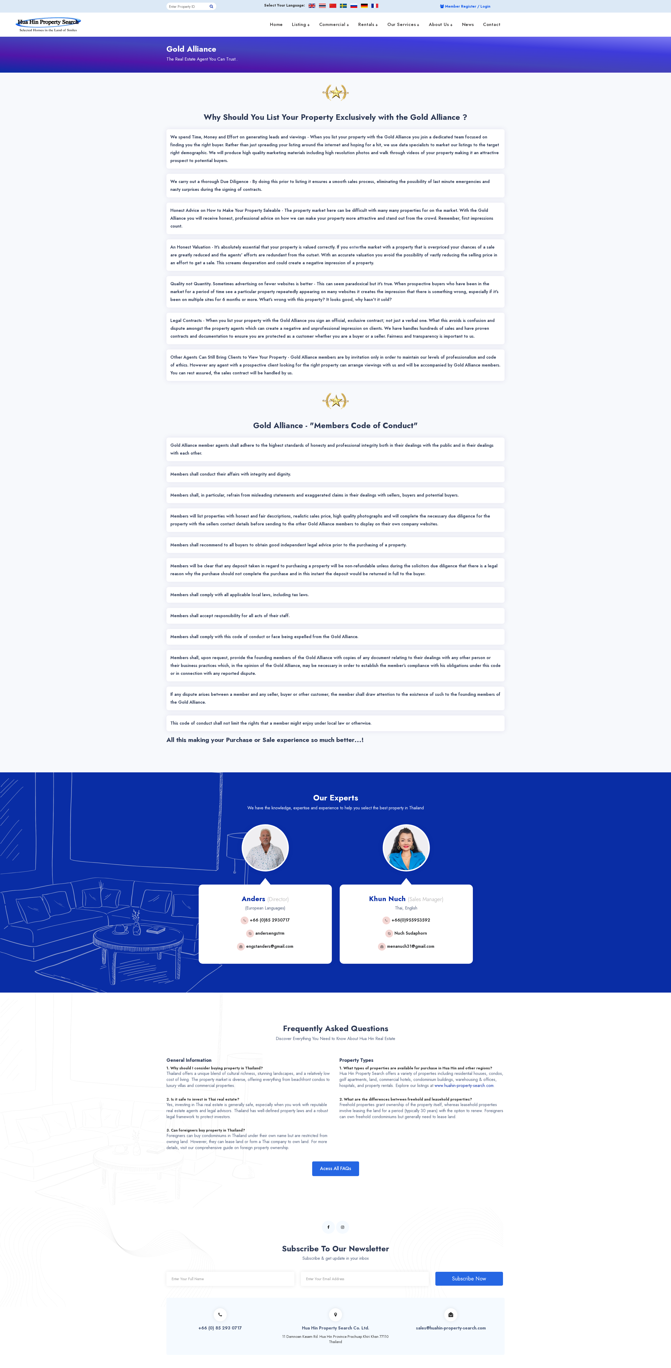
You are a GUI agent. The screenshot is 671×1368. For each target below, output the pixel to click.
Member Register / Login (467, 6)
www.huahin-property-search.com (464, 1085)
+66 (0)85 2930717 (206, 920)
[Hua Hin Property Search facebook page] (328, 1227)
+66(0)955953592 (347, 920)
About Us (439, 24)
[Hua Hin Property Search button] (211, 6)
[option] (202, 897)
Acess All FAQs (335, 1168)
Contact (492, 24)
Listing (299, 24)
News (468, 24)
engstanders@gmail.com (206, 946)
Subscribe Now (469, 1279)
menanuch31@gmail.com (347, 946)
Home (276, 24)
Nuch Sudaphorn (347, 933)
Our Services (401, 24)
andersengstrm (206, 933)
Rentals (366, 24)
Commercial (332, 24)
